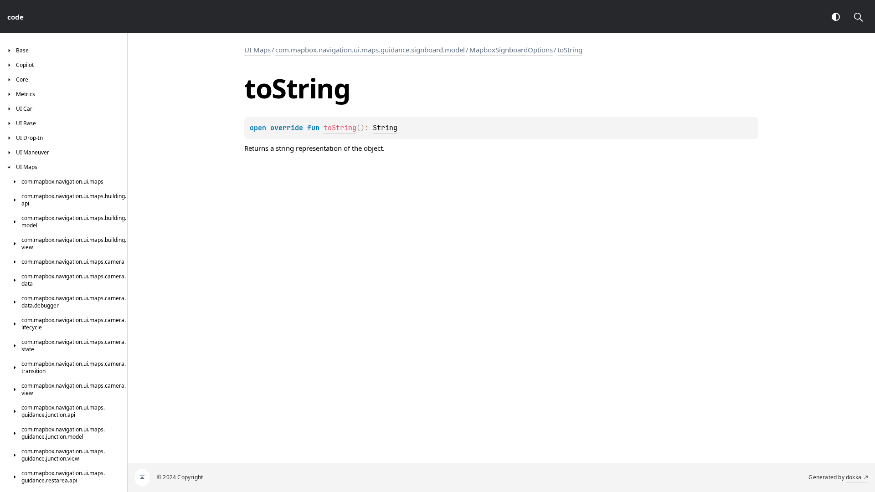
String (385, 128)
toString (569, 49)
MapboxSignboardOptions (511, 49)
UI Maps (257, 49)
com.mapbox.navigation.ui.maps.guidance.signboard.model (370, 49)
